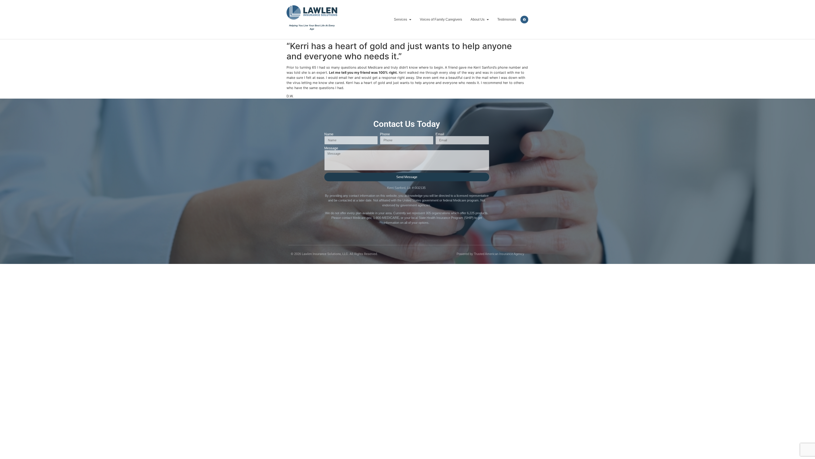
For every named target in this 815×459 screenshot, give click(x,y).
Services (400, 19)
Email (440, 134)
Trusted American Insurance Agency (499, 254)
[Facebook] (524, 19)
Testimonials (506, 19)
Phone (385, 134)
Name (328, 134)
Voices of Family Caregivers (441, 19)
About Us (478, 19)
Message (331, 148)
